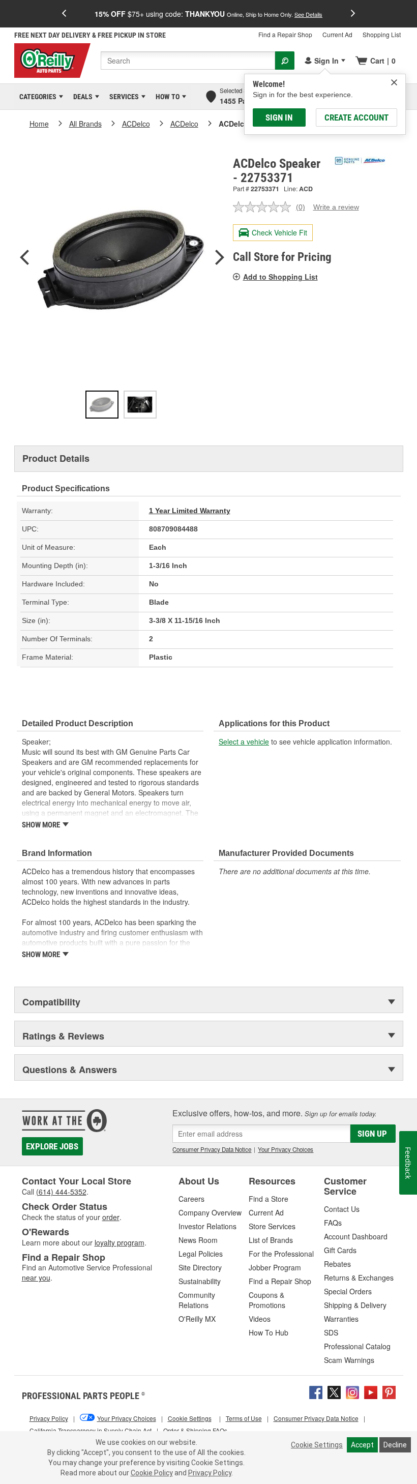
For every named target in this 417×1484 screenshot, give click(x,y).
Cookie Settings (317, 1445)
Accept (362, 1445)
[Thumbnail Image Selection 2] (140, 405)
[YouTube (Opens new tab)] (370, 1391)
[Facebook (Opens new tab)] (315, 1391)
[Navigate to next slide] (353, 13)
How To (166, 97)
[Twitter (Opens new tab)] (334, 1391)
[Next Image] (220, 258)
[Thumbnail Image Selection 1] (101, 405)
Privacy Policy (209, 1473)
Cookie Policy (152, 1473)
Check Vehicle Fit (279, 232)
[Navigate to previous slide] (64, 13)
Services (122, 97)
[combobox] (188, 60)
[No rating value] (264, 207)
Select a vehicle (244, 741)
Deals (81, 97)
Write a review (336, 207)
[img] (394, 82)
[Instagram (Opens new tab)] (352, 1391)
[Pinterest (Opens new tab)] (389, 1391)
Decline (395, 1445)
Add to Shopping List (280, 277)
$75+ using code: (208, 14)
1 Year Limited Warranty (189, 511)
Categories (36, 97)
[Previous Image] (24, 258)
